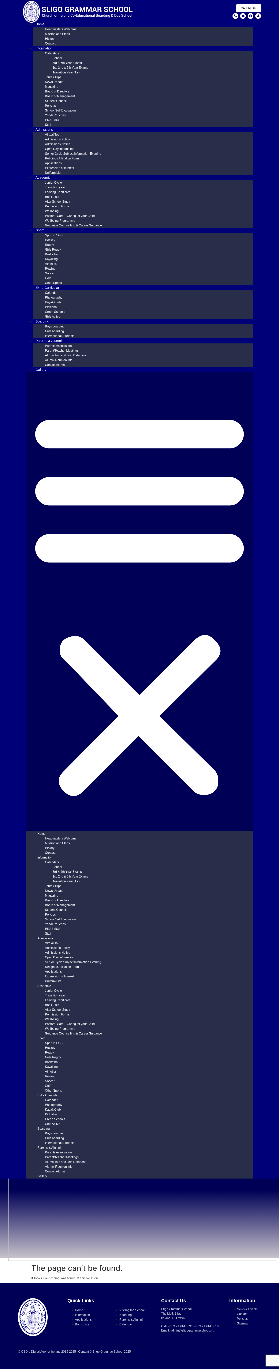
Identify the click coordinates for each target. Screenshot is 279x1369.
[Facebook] (250, 16)
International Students (59, 336)
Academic (42, 177)
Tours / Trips (53, 77)
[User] (258, 16)
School (57, 58)
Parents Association (58, 345)
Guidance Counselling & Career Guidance (73, 225)
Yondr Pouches (55, 115)
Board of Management (60, 96)
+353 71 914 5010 (206, 1326)
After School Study (57, 201)
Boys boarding (55, 326)
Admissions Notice (57, 144)
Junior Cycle (53, 182)
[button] (139, 601)
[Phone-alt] (235, 16)
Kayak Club (53, 302)
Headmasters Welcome (60, 29)
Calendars (52, 53)
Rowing (50, 268)
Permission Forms (57, 206)
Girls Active (52, 316)
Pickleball (51, 307)
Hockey (50, 240)
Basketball (52, 254)
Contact (50, 43)
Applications (53, 163)
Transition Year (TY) (66, 72)
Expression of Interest (59, 168)
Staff (48, 124)
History (49, 38)
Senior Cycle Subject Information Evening (73, 153)
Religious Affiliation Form (62, 158)
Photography (53, 297)
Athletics (51, 263)
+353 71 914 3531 (180, 1326)
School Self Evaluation (60, 110)
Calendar (51, 292)
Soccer (49, 273)
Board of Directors (57, 91)
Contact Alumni (55, 364)
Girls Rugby (53, 249)
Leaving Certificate (57, 192)
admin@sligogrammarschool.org (192, 1330)
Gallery (40, 370)
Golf (47, 278)
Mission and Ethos (57, 34)
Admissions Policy (57, 139)
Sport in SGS (54, 235)
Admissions (44, 129)
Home (40, 24)
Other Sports (53, 282)
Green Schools (55, 311)
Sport (39, 230)
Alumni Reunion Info (59, 360)
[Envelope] (243, 16)
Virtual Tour (52, 134)
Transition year (55, 187)
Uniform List (53, 172)
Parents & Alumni (48, 341)
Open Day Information (59, 149)
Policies (50, 105)
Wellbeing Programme (60, 220)
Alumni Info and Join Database (65, 355)
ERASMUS (52, 120)
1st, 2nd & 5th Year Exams (70, 67)
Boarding (42, 321)
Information (44, 48)
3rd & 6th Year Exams (67, 63)
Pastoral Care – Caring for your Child (70, 215)
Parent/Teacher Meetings (62, 350)
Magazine (51, 86)
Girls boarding (54, 331)
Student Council (56, 101)
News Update (54, 82)
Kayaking (51, 259)
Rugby (49, 244)
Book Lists (52, 196)
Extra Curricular (47, 288)
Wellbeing (52, 211)
